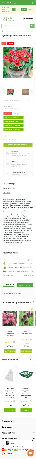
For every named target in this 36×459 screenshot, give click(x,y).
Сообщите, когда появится (18, 145)
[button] (21, 2)
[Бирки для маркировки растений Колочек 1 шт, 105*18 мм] (9, 377)
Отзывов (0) (7, 193)
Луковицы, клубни (10, 31)
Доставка (14, 151)
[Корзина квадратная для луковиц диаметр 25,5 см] (26, 377)
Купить (10, 410)
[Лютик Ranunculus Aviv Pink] (9, 319)
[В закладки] (15, 310)
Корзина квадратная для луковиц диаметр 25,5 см (26, 393)
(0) (19, 100)
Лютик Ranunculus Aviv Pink (10, 334)
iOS (14, 9)
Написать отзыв (25, 285)
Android (24, 9)
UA (8, 3)
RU (11, 3)
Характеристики (9, 188)
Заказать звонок (28, 20)
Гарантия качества (18, 172)
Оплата (13, 162)
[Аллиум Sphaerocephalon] (26, 319)
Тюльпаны (21, 31)
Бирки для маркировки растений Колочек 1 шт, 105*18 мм (10, 393)
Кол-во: (6, 136)
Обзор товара (9, 183)
